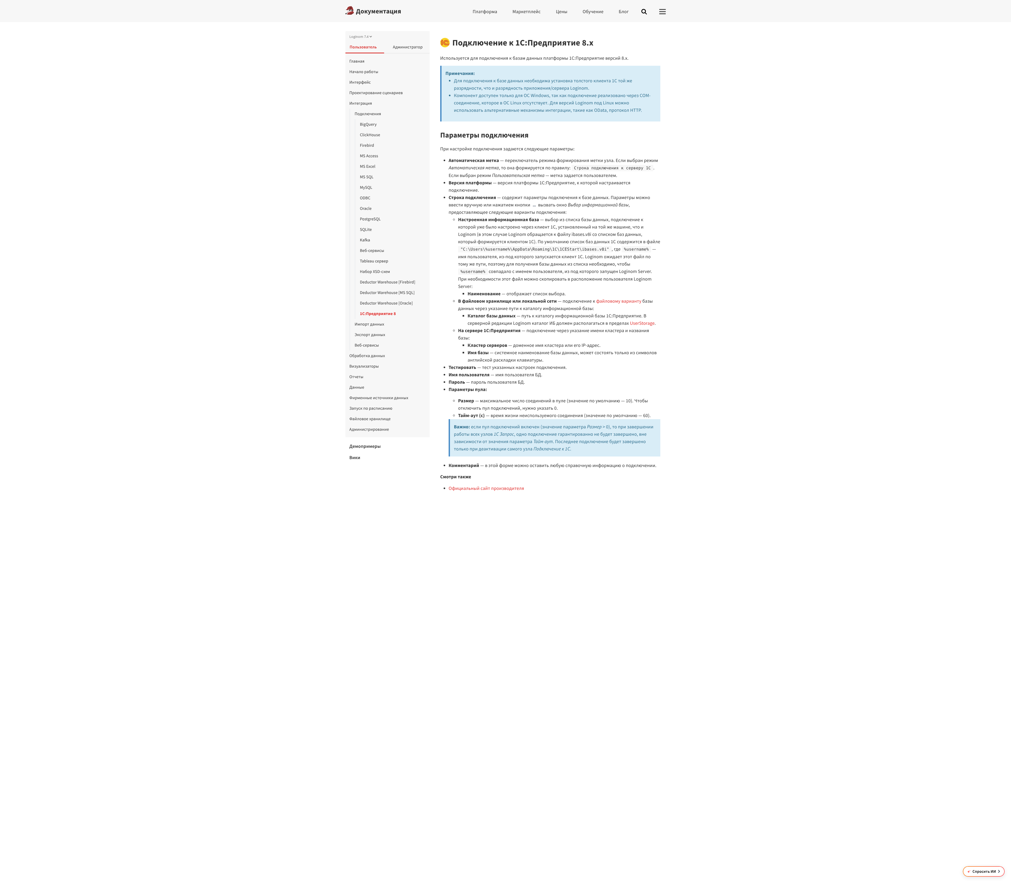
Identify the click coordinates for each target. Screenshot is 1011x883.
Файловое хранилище (370, 419)
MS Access (369, 156)
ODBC (365, 198)
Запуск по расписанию (370, 408)
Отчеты (356, 376)
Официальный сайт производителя (486, 488)
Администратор (408, 47)
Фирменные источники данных (378, 397)
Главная (357, 61)
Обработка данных (367, 355)
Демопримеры (365, 446)
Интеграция (360, 103)
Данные (356, 387)
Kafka (365, 240)
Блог (624, 11)
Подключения (368, 113)
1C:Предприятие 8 (378, 313)
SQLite (366, 229)
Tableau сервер (374, 261)
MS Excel (367, 166)
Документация (378, 11)
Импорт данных (369, 324)
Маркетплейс (527, 11)
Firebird (367, 145)
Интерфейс (360, 82)
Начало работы (363, 71)
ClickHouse (370, 135)
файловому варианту (618, 301)
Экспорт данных (370, 334)
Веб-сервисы (372, 250)
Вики (354, 457)
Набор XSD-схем (375, 271)
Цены (561, 11)
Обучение (593, 11)
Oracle (365, 208)
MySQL (366, 187)
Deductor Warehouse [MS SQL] (387, 292)
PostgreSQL (370, 219)
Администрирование (369, 429)
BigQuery (368, 124)
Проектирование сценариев (376, 92)
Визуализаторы (364, 366)
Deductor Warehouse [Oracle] (386, 303)
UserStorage (642, 323)
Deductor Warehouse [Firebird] (387, 282)
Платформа (485, 11)
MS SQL (367, 177)
